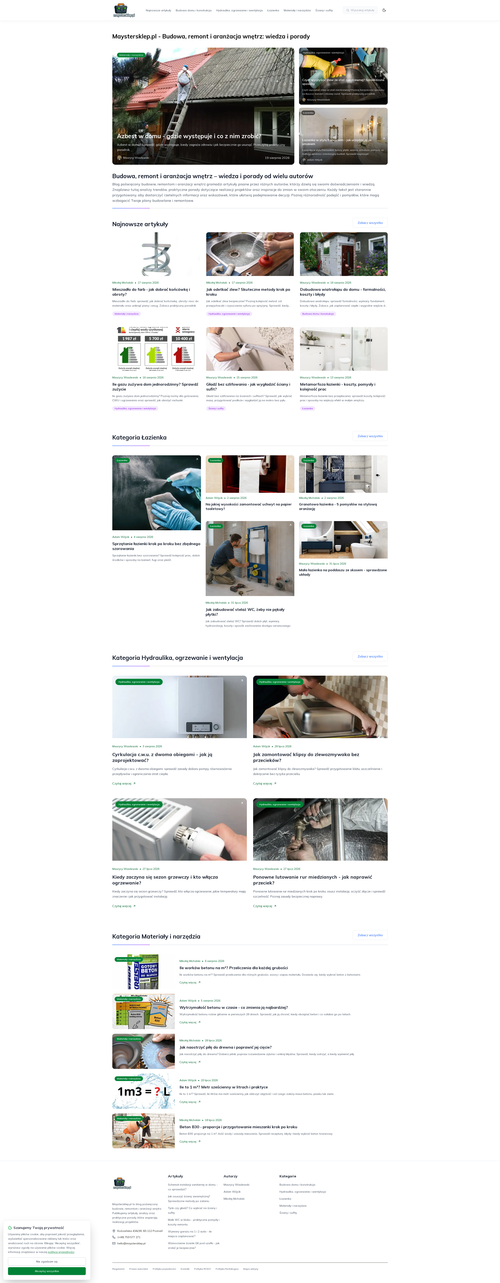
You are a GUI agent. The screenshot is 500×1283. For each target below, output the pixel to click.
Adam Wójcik (120, 537)
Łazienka (273, 10)
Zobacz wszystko (370, 223)
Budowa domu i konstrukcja (194, 10)
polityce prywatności (61, 1252)
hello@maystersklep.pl (131, 1243)
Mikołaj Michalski (122, 282)
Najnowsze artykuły (158, 10)
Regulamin (118, 1268)
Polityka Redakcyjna (227, 1268)
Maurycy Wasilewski (313, 282)
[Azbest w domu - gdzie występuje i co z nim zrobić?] (203, 106)
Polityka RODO (202, 1268)
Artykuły (175, 1176)
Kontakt (185, 1268)
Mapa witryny (250, 1268)
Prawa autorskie (138, 1268)
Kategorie (287, 1176)
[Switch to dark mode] (384, 10)
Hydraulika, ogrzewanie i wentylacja (239, 10)
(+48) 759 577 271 (128, 1237)
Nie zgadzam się (47, 1261)
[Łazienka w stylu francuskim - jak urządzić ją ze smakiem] (343, 136)
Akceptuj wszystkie (47, 1271)
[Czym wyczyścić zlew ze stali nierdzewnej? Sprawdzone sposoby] (343, 76)
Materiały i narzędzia (297, 10)
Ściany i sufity (324, 10)
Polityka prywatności (164, 1268)
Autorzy (231, 1176)
